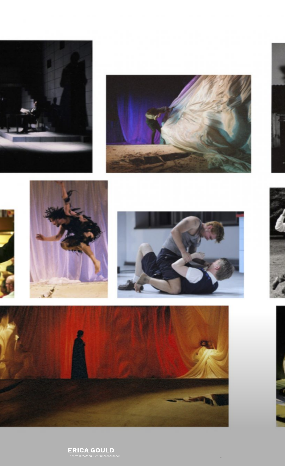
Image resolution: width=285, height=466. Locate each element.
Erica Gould (91, 450)
